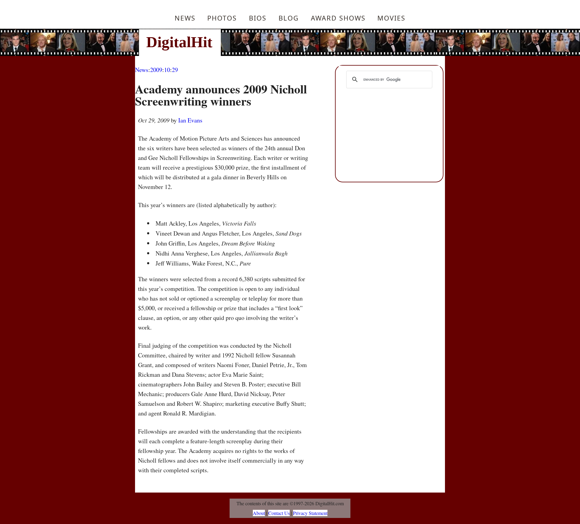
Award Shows (338, 17)
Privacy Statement (310, 513)
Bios (257, 17)
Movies (391, 17)
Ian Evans (190, 120)
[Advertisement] (331, 42)
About (259, 513)
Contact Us (279, 513)
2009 (156, 70)
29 (175, 70)
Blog (289, 17)
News (185, 17)
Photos (222, 17)
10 (167, 70)
